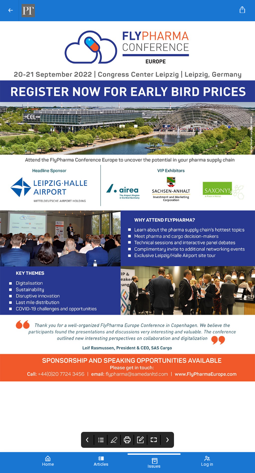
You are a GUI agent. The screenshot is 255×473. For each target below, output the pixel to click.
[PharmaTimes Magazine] (126, 10)
